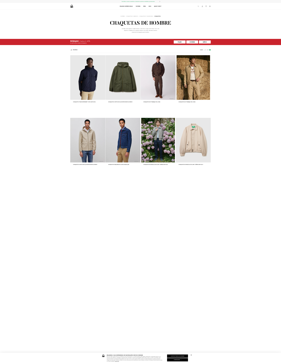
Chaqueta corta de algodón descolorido (120, 101)
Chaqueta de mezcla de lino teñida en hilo (155, 164)
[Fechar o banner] (191, 355)
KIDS (150, 6)
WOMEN (138, 6)
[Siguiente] (160, 1)
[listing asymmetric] (205, 50)
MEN (144, 6)
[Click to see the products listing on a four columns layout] (207, 50)
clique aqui (117, 361)
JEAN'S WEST (157, 6)
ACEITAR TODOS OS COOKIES (177, 356)
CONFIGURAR (177, 359)
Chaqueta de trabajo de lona (151, 101)
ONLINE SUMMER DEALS (126, 6)
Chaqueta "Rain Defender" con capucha (84, 101)
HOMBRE (192, 42)
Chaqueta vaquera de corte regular (118, 164)
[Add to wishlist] (72, 57)
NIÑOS (205, 42)
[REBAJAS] (140, 42)
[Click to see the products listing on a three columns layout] (210, 50)
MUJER (180, 42)
